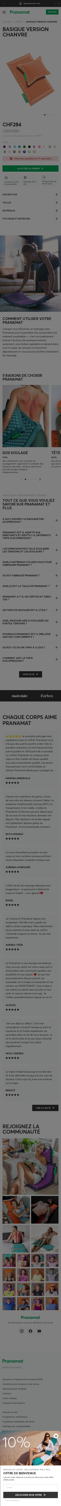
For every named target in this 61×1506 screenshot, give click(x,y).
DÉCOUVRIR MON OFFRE (28, 1495)
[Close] (55, 1435)
